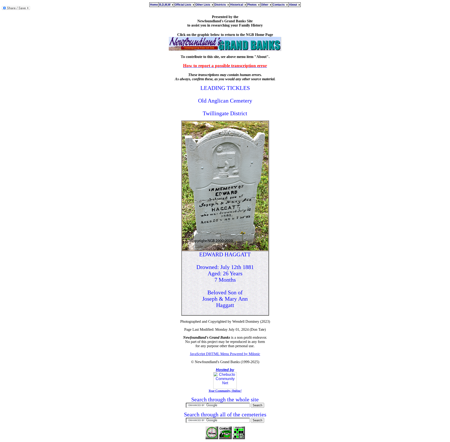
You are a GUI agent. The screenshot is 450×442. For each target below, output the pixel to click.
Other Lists (203, 4)
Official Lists (184, 4)
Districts (220, 4)
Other (265, 4)
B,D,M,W (165, 4)
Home (154, 4)
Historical (237, 4)
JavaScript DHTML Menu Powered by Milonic (225, 354)
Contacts (279, 4)
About (293, 4)
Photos (252, 4)
